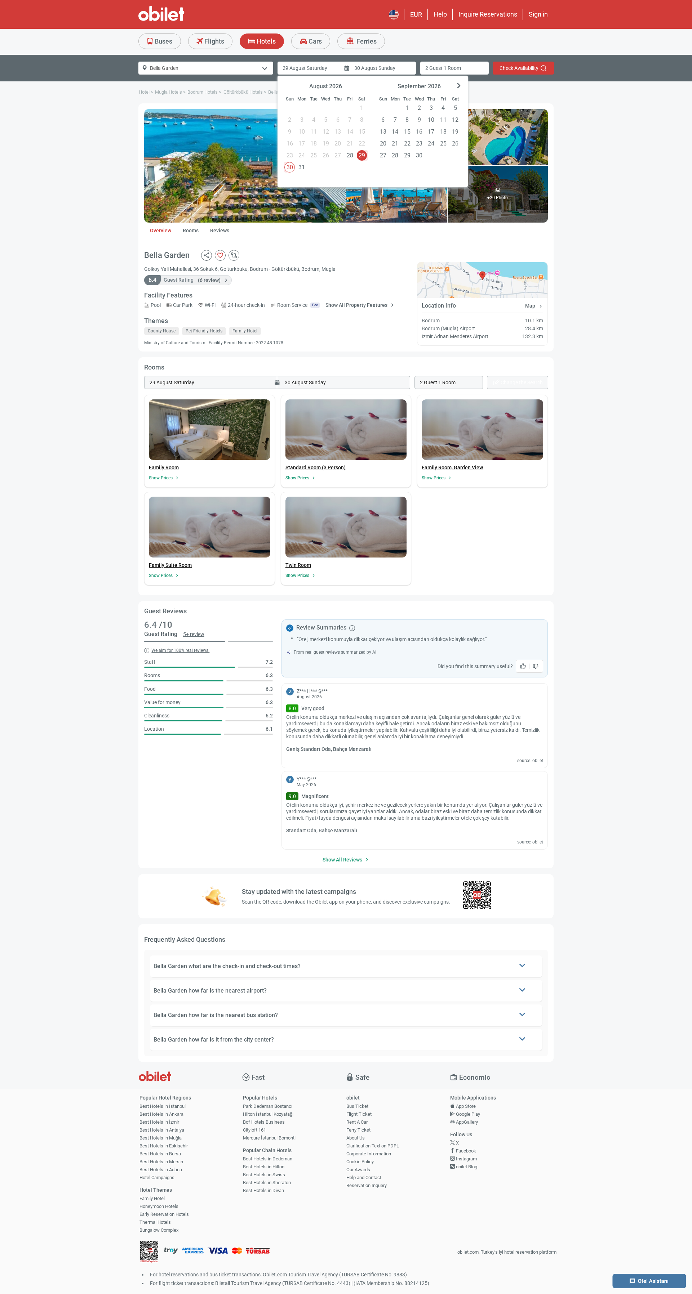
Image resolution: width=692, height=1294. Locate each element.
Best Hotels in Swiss (264, 1174)
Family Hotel (152, 1198)
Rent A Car (357, 1122)
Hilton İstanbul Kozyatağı (268, 1114)
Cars (314, 41)
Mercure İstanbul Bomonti (269, 1138)
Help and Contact (363, 1177)
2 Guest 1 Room (443, 68)
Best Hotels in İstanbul (162, 1106)
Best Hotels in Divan (263, 1190)
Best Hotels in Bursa (160, 1153)
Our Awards (358, 1169)
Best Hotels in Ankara (161, 1114)
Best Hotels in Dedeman (267, 1158)
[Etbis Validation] (149, 1252)
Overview (160, 230)
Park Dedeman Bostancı (267, 1106)
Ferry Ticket (358, 1130)
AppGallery (466, 1122)
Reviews (219, 230)
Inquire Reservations (487, 14)
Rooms (191, 230)
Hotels (265, 41)
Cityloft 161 (254, 1130)
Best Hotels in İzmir (159, 1122)
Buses (162, 41)
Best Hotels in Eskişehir (163, 1146)
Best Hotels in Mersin (161, 1161)
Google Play (467, 1114)
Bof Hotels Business (264, 1122)
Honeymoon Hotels (158, 1206)
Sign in (538, 14)
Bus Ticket (357, 1106)
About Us (355, 1138)
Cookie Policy (360, 1161)
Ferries (366, 41)
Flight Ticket (359, 1114)
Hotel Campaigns (156, 1177)
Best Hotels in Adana (160, 1169)
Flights (213, 41)
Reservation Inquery (366, 1185)
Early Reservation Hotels (164, 1214)
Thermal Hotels (155, 1222)
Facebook (465, 1151)
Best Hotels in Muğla (160, 1138)
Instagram (466, 1158)
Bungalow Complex (158, 1230)
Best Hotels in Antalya (161, 1130)
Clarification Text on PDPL (372, 1146)
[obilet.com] (178, 20)
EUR (416, 14)
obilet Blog (466, 1166)
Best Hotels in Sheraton (267, 1182)
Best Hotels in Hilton (263, 1166)
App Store (465, 1106)
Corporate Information (368, 1153)
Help (440, 14)
